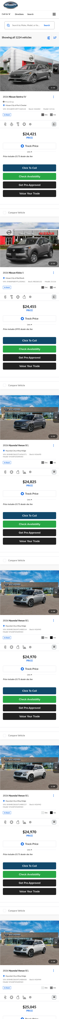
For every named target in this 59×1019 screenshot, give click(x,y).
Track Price (31, 146)
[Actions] (53, 96)
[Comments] (54, 124)
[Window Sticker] (54, 472)
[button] (56, 69)
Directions (19, 14)
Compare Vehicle (16, 212)
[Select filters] (49, 37)
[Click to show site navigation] (54, 14)
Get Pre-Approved (29, 185)
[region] (29, 158)
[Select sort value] (54, 37)
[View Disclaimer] (30, 124)
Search (47, 25)
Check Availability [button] (29, 176)
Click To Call (29, 168)
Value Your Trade (29, 193)
